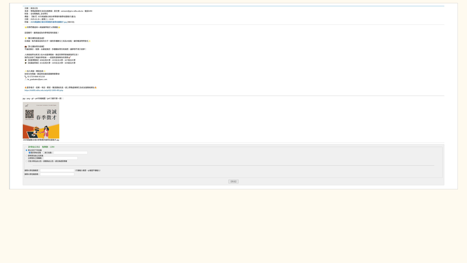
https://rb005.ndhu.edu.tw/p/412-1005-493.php (44, 90)
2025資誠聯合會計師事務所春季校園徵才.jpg (49, 22)
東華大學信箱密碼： (32, 174)
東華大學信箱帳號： (32, 170)
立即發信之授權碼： (35, 158)
